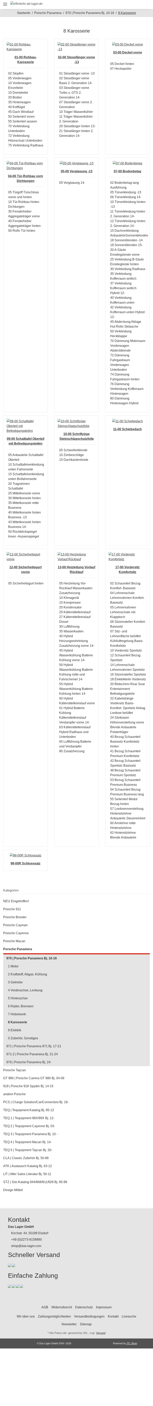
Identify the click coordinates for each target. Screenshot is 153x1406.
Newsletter (69, 1324)
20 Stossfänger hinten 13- (77, 126)
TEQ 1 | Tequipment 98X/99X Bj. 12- (28, 1118)
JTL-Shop (132, 1343)
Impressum (104, 1307)
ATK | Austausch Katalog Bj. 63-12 (27, 1166)
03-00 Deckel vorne (127, 52)
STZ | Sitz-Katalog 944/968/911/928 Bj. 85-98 (35, 1182)
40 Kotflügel (16, 107)
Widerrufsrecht (61, 1307)
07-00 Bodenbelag (127, 171)
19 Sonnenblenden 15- (126, 245)
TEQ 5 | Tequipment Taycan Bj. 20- (27, 1150)
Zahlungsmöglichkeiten (54, 1316)
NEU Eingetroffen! (16, 901)
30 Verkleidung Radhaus (127, 269)
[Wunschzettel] (136, 4)
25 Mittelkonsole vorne (24, 493)
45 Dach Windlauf (20, 111)
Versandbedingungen (89, 1316)
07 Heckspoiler (120, 68)
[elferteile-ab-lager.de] (26, 4)
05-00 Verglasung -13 (76, 171)
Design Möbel (13, 1190)
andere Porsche (14, 1094)
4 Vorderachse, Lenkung (25, 990)
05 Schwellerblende (73, 450)
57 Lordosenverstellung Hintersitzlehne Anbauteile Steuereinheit (127, 813)
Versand (100, 1332)
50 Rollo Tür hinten (21, 230)
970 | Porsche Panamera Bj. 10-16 (31, 958)
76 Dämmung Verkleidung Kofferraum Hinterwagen (126, 388)
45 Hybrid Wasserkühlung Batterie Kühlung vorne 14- (76, 655)
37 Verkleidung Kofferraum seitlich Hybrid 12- (123, 288)
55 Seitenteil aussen (22, 121)
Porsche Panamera (17, 949)
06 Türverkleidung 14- (125, 197)
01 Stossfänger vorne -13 (77, 73)
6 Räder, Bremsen (20, 1006)
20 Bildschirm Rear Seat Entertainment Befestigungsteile (127, 688)
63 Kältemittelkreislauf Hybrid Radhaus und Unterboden (74, 731)
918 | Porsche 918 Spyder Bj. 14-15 (28, 1086)
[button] (119, 4)
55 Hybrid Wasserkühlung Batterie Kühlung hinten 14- (76, 688)
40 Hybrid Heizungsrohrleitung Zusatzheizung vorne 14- (76, 640)
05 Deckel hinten (122, 64)
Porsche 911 (12, 909)
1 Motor (13, 966)
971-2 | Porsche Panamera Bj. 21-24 (32, 1054)
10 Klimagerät (69, 597)
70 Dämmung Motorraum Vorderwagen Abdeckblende (127, 345)
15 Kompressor (70, 602)
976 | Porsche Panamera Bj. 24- (28, 1062)
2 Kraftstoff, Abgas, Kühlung (27, 974)
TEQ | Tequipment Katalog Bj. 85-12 (28, 1110)
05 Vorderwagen (19, 78)
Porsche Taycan (14, 1070)
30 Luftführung (69, 626)
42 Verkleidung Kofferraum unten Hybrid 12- (127, 312)
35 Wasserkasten (71, 631)
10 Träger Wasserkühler (76, 111)
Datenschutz (84, 1307)
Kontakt (113, 1316)
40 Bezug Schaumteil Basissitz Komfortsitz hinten (125, 741)
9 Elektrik (14, 1030)
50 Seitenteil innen (21, 116)
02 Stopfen (16, 73)
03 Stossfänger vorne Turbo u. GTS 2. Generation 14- (74, 92)
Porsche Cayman (15, 925)
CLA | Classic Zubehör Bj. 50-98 (26, 1158)
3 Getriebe (15, 982)
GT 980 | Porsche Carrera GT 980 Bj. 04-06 (33, 1078)
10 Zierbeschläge (71, 455)
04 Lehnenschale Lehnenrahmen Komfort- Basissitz (127, 597)
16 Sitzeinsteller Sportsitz (128, 674)
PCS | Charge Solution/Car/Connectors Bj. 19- (36, 1102)
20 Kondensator (70, 607)
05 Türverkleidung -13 (125, 192)
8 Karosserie (17, 1022)
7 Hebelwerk (17, 1014)
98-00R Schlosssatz (25, 863)
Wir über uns (26, 1316)
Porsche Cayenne (16, 933)
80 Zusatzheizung (71, 751)
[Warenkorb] (145, 4)
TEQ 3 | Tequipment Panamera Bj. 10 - (30, 1134)
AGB (44, 1307)
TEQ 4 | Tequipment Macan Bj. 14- (27, 1142)
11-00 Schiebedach (127, 429)
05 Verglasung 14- (72, 182)
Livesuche (129, 1316)
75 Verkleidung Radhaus (25, 145)
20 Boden (15, 97)
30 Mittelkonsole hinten (24, 498)
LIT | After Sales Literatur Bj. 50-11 (27, 1174)
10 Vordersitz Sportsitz (126, 650)
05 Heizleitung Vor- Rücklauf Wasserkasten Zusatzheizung (75, 588)
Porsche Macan (14, 941)
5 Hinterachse (18, 998)
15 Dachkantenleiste (73, 459)
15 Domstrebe (18, 92)
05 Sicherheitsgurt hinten (25, 583)
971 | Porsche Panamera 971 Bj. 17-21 (33, 1046)
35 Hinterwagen (19, 102)
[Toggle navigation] (5, 2)
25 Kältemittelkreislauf (74, 612)
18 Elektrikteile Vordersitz (128, 679)
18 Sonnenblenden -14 (126, 240)
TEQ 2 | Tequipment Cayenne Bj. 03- (29, 1126)
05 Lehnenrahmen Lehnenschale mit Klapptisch (123, 612)
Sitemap (86, 1324)
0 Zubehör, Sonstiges (23, 1038)
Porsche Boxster (14, 917)
